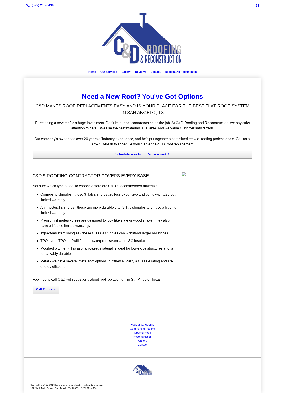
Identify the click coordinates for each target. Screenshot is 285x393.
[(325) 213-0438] (39, 5)
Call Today (44, 289)
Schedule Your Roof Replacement (140, 154)
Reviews (140, 71)
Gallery (126, 71)
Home (92, 71)
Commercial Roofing (142, 328)
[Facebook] (257, 5)
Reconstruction (142, 336)
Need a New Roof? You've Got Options (142, 96)
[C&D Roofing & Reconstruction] (142, 369)
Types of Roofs (142, 332)
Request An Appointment (181, 71)
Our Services (108, 71)
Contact (156, 71)
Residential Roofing (142, 324)
